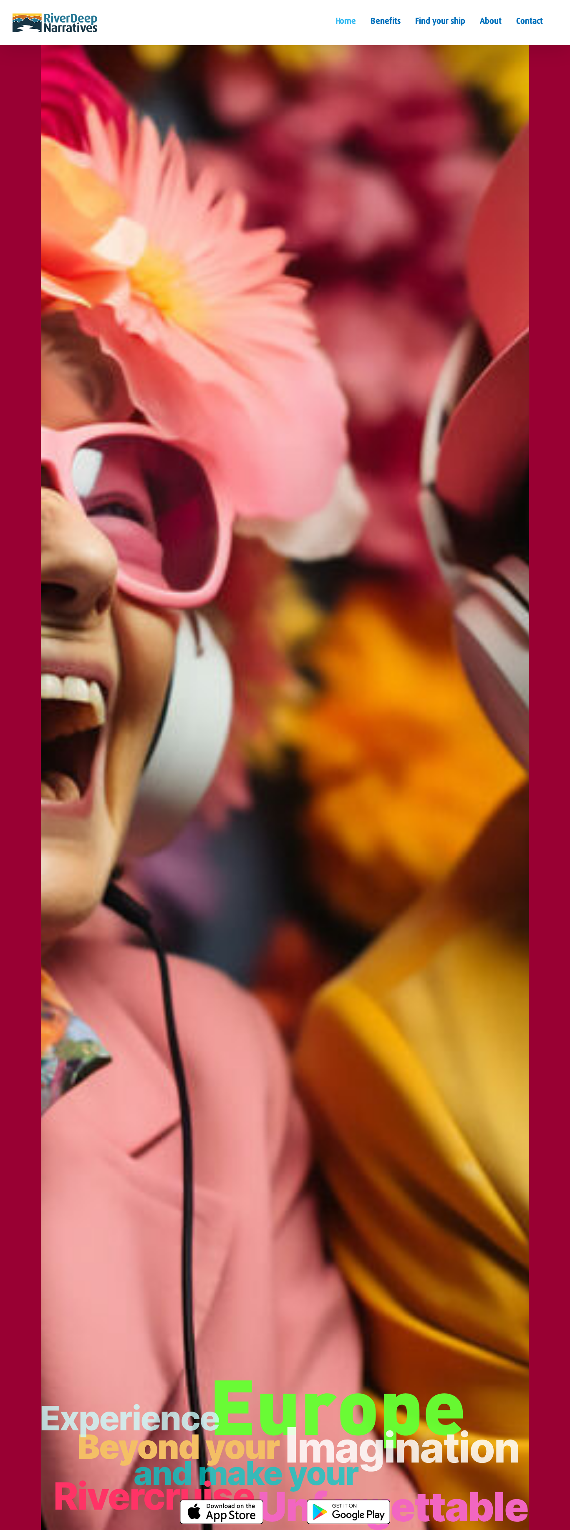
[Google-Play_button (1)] (348, 1503)
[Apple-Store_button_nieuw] (221, 1503)
